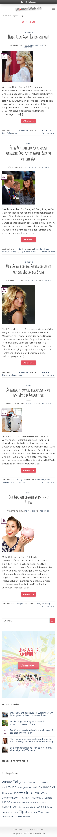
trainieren (6, 482)
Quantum (35, 802)
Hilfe (10, 793)
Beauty (28, 385)
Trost (40, 812)
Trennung (33, 812)
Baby (36, 249)
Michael (14, 802)
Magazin (15, 16)
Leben (48, 797)
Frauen (11, 787)
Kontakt (40, 829)
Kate (42, 249)
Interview (35, 792)
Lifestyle (28, 492)
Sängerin (10, 812)
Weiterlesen (28, 121)
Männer (26, 802)
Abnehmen (39, 480)
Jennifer (7, 797)
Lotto (43, 604)
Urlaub (46, 812)
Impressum (30, 829)
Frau (3, 787)
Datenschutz (18, 829)
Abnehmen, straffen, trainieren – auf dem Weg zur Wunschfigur (28, 393)
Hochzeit (19, 793)
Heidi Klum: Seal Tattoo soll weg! (28, 37)
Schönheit (35, 807)
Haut (5, 793)
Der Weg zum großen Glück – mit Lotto (28, 500)
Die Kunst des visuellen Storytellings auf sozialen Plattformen (31, 731)
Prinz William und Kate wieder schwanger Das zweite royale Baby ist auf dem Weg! (28, 153)
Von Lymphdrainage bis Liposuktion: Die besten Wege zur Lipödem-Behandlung (31, 740)
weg (15, 133)
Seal (4, 133)
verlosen (16, 816)
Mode (19, 802)
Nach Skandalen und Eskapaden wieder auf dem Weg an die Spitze (28, 269)
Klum (48, 130)
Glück (38, 604)
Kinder (28, 143)
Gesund (20, 787)
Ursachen (6, 817)
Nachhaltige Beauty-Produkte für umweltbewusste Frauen (28, 722)
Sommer (50, 807)
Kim (19, 798)
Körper (41, 798)
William (27, 252)
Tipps (24, 811)
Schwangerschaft (24, 807)
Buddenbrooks (35, 782)
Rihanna (43, 802)
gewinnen (29, 787)
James (48, 793)
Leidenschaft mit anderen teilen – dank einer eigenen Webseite (31, 749)
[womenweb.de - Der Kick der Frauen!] (28, 8)
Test (16, 812)
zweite (33, 252)
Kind (23, 798)
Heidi (43, 130)
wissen (27, 817)
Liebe (6, 802)
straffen (48, 480)
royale (4, 252)
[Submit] (52, 620)
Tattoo (9, 133)
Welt (23, 817)
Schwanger (13, 252)
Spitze (14, 375)
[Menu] (53, 8)
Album (7, 782)
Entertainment (28, 32)
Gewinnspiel (45, 787)
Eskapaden (46, 372)
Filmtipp (47, 782)
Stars (4, 812)
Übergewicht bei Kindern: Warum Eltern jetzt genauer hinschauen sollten (31, 714)
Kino (36, 797)
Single (42, 807)
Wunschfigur (21, 482)
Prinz (46, 249)
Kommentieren (48, 133)
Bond (24, 782)
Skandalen (6, 375)
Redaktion (28, 47)
